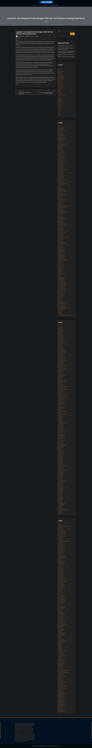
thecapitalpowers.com (61, 686)
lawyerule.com (60, 443)
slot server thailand (18, 725)
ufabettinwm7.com (61, 697)
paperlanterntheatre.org (62, 210)
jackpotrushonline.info (61, 544)
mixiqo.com (60, 665)
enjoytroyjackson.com (61, 233)
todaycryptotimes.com (62, 281)
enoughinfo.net (60, 493)
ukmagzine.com (60, 553)
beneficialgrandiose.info (62, 470)
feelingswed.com (61, 239)
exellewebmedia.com (61, 549)
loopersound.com (61, 159)
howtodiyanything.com (61, 254)
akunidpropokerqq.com (62, 189)
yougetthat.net (60, 568)
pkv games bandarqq (61, 95)
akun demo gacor (61, 71)
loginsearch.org (60, 483)
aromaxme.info (60, 464)
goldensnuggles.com (61, 562)
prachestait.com (60, 451)
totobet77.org (60, 691)
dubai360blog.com (61, 616)
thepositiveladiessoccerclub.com (63, 205)
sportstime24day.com (61, 596)
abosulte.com (60, 298)
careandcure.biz (60, 656)
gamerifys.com (60, 327)
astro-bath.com (60, 195)
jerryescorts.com (61, 608)
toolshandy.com (60, 425)
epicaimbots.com (61, 234)
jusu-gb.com (60, 527)
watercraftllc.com (61, 213)
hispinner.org (60, 382)
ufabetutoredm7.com (61, 705)
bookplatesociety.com (61, 175)
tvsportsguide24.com (61, 613)
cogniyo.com (60, 657)
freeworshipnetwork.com (62, 212)
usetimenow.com (61, 390)
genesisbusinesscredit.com (62, 414)
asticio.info (60, 646)
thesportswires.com (61, 592)
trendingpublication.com (62, 692)
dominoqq (59, 97)
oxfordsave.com (60, 572)
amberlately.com (61, 140)
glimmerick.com (60, 149)
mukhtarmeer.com (61, 264)
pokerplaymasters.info (61, 533)
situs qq (59, 101)
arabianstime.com (61, 220)
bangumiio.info (60, 468)
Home (46, 21)
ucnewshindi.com (61, 546)
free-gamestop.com (61, 551)
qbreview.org (60, 354)
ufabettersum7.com (61, 696)
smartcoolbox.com (61, 680)
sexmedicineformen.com (62, 676)
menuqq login (17, 723)
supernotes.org (60, 638)
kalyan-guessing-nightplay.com (63, 386)
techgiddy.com (60, 542)
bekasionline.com (61, 335)
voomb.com (60, 611)
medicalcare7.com (61, 375)
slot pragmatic (27, 728)
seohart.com (60, 292)
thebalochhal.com (61, 134)
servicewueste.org (61, 355)
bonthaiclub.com (60, 173)
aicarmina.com (60, 143)
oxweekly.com (60, 421)
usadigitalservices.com (62, 401)
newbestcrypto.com (61, 571)
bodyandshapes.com (61, 306)
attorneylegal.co (60, 610)
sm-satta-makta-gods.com (62, 283)
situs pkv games (60, 75)
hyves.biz (59, 491)
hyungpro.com (60, 593)
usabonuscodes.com (61, 282)
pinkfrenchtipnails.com (61, 600)
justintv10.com (60, 441)
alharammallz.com (61, 217)
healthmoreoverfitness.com (62, 360)
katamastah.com (60, 642)
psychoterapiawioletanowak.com (63, 672)
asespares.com (60, 219)
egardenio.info (60, 647)
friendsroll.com (60, 180)
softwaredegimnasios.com (62, 284)
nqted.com (60, 267)
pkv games (60, 114)
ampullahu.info (60, 463)
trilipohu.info (60, 511)
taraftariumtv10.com (61, 433)
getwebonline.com (61, 406)
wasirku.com (60, 448)
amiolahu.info (60, 460)
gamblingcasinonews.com (62, 350)
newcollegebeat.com (61, 152)
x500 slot (22, 728)
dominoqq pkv (60, 106)
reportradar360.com (61, 430)
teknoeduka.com (60, 278)
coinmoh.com (60, 225)
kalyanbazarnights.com (62, 367)
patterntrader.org (61, 635)
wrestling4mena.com (61, 397)
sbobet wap (22, 738)
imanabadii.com (60, 510)
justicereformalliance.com (62, 162)
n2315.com (60, 405)
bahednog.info (60, 537)
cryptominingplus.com (61, 578)
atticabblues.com (61, 222)
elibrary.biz (60, 193)
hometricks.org (60, 661)
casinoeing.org (60, 488)
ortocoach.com (60, 667)
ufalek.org (59, 622)
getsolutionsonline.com (62, 381)
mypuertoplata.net (61, 341)
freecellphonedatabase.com (62, 547)
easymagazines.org (61, 658)
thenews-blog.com (61, 279)
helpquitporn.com (61, 249)
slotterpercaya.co (61, 678)
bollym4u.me (60, 496)
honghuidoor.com (61, 370)
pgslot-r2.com (60, 272)
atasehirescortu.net (61, 606)
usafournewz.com (61, 133)
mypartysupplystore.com (62, 144)
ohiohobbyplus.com (61, 164)
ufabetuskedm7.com (61, 702)
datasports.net (60, 605)
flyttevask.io (60, 500)
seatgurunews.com (61, 184)
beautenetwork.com (61, 303)
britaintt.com (60, 311)
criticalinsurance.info (61, 384)
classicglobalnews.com (61, 308)
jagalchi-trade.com (61, 158)
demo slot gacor (60, 78)
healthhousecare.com (61, 247)
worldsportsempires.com (62, 640)
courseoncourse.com (61, 534)
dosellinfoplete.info (61, 473)
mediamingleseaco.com (62, 444)
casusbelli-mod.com (61, 174)
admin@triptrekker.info (21, 36)
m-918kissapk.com (61, 504)
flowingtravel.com (61, 371)
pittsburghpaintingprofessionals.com (64, 670)
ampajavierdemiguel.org (62, 138)
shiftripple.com (60, 677)
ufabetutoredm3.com (61, 704)
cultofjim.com (60, 148)
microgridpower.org (61, 663)
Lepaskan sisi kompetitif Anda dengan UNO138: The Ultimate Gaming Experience (34, 33)
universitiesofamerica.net (62, 351)
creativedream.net (61, 404)
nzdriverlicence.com (61, 268)
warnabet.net (60, 495)
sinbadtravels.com (61, 552)
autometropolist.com (61, 223)
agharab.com (60, 203)
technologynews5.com (61, 277)
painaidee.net (60, 588)
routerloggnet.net (61, 362)
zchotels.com (60, 274)
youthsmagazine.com (61, 587)
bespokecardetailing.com (62, 190)
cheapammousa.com (61, 204)
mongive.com (60, 379)
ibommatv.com (60, 332)
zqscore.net (60, 643)
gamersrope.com (61, 548)
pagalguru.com (60, 269)
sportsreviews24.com (61, 615)
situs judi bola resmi (28, 738)
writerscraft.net (60, 395)
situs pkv (59, 102)
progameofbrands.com (62, 352)
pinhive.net (60, 494)
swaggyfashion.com (61, 431)
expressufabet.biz (61, 340)
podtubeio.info (60, 474)
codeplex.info (60, 187)
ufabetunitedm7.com (61, 701)
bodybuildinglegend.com (62, 435)
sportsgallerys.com (61, 602)
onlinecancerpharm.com (62, 621)
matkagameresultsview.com (62, 380)
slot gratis (59, 82)
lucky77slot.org (60, 617)
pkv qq (59, 105)
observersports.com (61, 577)
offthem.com (60, 331)
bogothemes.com (61, 165)
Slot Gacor (18, 38)
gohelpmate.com (61, 392)
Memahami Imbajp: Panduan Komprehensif (65, 45)
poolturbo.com (60, 450)
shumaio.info (60, 478)
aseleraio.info (60, 645)
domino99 (59, 68)
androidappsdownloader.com (63, 389)
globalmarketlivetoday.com (62, 243)
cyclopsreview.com (61, 227)
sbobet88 (59, 72)
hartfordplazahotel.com (62, 503)
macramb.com (60, 419)
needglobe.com (60, 666)
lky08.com (59, 409)
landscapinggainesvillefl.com (62, 259)
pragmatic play (17, 728)
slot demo (20, 730)
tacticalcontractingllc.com (62, 685)
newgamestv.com (61, 601)
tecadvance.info (60, 458)
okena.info (59, 188)
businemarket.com (61, 583)
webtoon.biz (60, 591)
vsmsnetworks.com (61, 330)
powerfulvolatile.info (61, 475)
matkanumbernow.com (62, 357)
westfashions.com (61, 424)
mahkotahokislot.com (61, 620)
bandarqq (59, 99)
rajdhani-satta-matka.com (62, 394)
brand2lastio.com (61, 400)
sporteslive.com (60, 597)
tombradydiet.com (61, 172)
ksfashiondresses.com (61, 633)
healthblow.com (60, 391)
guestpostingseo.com (61, 531)
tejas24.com (60, 449)
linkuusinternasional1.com (62, 179)
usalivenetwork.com (61, 543)
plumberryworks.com (61, 671)
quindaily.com (60, 297)
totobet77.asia (60, 690)
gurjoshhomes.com (61, 170)
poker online (60, 100)
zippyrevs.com (60, 356)
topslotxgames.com (61, 361)
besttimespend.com (61, 655)
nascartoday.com (61, 266)
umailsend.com (60, 558)
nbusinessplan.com (61, 336)
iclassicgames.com (61, 573)
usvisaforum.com (61, 155)
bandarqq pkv (60, 87)
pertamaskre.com (61, 539)
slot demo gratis (61, 77)
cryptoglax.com (60, 163)
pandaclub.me (60, 499)
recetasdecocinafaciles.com (62, 207)
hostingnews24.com (61, 252)
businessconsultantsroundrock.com (64, 307)
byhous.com (60, 501)
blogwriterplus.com (61, 529)
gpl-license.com (60, 244)
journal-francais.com (61, 440)
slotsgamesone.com (61, 365)
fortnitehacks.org (61, 481)
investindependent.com (62, 257)
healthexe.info (60, 455)
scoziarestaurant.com (61, 291)
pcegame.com (60, 271)
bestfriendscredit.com (61, 192)
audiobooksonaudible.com (62, 302)
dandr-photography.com (62, 438)
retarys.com (60, 559)
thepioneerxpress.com (62, 342)
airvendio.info (60, 454)
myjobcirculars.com (61, 359)
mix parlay (19, 739)
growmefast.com (61, 618)
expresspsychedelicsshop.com (63, 237)
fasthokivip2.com (61, 576)
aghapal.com (60, 197)
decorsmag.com (60, 349)
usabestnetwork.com (61, 556)
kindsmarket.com (61, 416)
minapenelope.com (61, 160)
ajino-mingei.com (61, 167)
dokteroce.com (60, 439)
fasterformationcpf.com (62, 561)
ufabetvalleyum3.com (61, 706)
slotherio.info (60, 479)
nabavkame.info (60, 505)
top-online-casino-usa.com (62, 369)
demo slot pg (60, 81)
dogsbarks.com (60, 230)
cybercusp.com (60, 309)
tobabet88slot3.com (61, 687)
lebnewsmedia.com (61, 177)
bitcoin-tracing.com (61, 304)
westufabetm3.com (61, 709)
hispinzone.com (60, 366)
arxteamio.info (60, 648)
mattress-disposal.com (62, 623)
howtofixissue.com (61, 344)
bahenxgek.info (60, 538)
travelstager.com (61, 426)
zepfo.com (60, 276)
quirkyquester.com (61, 675)
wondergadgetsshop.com (62, 183)
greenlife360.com (61, 337)
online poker (21, 735)
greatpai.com (60, 209)
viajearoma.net (60, 200)
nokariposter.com (61, 385)
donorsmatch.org (61, 485)
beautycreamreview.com (62, 224)
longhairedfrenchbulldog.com (63, 581)
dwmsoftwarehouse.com (62, 232)
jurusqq (59, 70)
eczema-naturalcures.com (62, 194)
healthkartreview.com (61, 248)
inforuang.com (60, 415)
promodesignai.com (61, 294)
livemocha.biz (60, 489)
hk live (59, 90)
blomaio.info (60, 471)
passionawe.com (61, 668)
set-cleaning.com (61, 293)
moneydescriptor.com (61, 586)
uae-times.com (60, 326)
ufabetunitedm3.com (61, 700)
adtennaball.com (60, 376)
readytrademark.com (61, 288)
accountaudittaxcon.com (62, 651)
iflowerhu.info (60, 508)
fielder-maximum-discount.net (63, 411)
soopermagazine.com (61, 286)
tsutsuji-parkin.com (61, 202)
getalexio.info (60, 650)
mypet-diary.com (61, 420)
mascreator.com (60, 262)
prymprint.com (60, 652)
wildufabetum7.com (61, 711)
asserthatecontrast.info (62, 465)
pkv (58, 96)
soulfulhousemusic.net (61, 682)
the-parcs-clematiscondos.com (63, 526)
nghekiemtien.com (61, 446)
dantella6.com (60, 364)
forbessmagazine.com (61, 242)
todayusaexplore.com (61, 130)
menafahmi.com (60, 263)
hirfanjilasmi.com (60, 660)
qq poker (59, 115)
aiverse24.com (60, 299)
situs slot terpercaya (29, 729)
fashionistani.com (61, 238)
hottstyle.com (60, 253)
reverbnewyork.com (61, 153)
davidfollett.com (60, 150)
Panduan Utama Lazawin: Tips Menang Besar (65, 54)
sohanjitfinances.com (61, 681)
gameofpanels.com (61, 387)
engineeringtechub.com (62, 607)
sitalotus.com (60, 637)
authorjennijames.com (61, 199)
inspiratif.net (60, 329)
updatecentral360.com (62, 641)
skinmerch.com (60, 154)
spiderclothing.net (61, 182)
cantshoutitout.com (61, 339)
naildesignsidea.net (61, 208)
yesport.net (60, 566)
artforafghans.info (61, 453)
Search (59, 31)
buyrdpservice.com (61, 564)
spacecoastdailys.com (61, 287)
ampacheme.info (60, 461)
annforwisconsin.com (61, 145)
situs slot (32, 724)
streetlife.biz (60, 490)
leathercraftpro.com (61, 662)
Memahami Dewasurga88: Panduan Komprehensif (66, 56)
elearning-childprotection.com (63, 396)
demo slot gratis (61, 85)
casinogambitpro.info (61, 532)
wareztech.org (60, 554)
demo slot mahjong (61, 86)
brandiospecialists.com (62, 374)
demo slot (59, 80)
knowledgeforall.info (61, 399)
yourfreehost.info (61, 168)
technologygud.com (61, 628)
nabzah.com (60, 377)
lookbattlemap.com (61, 563)
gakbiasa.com (60, 506)
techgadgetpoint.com (61, 612)
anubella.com (60, 301)
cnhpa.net (59, 636)
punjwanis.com (60, 524)
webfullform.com (61, 346)
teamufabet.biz (60, 345)
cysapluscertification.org (62, 480)
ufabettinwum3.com (61, 699)
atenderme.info (60, 466)
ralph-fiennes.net (61, 410)
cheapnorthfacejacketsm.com (63, 169)
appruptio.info (60, 513)
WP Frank (58, 745)
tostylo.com (60, 567)
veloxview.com (60, 707)
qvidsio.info (60, 476)
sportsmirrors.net (61, 603)
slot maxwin (20, 729)
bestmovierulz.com (61, 157)
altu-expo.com (60, 198)
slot (37, 36)
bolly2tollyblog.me (61, 498)
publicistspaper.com (61, 296)
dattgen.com (60, 228)
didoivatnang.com (61, 229)
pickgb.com (60, 631)
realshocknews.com (61, 630)
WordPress (45, 745)
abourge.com (60, 214)
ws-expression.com (61, 273)
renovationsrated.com (61, 289)
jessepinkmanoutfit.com (62, 557)
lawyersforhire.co (61, 582)
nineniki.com (60, 372)
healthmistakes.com (61, 632)
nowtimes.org (60, 486)
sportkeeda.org (60, 653)
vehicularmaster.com (61, 135)
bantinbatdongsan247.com (62, 536)
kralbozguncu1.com (61, 258)
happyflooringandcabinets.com (63, 625)
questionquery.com (61, 434)
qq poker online (26, 723)
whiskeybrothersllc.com (62, 710)
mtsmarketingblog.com (62, 445)
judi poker (59, 73)
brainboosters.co (61, 139)
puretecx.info (60, 456)
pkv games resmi (61, 76)
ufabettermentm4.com (62, 695)
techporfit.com (60, 334)
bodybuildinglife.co (61, 626)
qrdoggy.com (60, 627)
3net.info (59, 185)
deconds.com (60, 312)
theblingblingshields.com (62, 598)
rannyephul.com (60, 429)
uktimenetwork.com (61, 128)
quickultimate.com (61, 673)
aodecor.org (60, 484)
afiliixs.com (60, 215)
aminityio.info (60, 459)
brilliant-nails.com (61, 436)
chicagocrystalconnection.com (63, 509)
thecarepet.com (60, 528)
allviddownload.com (61, 347)
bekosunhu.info (60, 469)
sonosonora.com (61, 178)
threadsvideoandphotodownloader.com (64, 541)
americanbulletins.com (61, 218)
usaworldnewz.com (61, 129)
